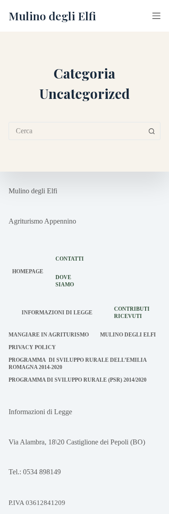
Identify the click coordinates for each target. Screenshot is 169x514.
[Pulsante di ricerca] (151, 131)
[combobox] (76, 131)
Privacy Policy (32, 347)
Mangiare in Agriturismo (49, 335)
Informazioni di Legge (57, 312)
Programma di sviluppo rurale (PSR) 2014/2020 (77, 380)
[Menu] (156, 16)
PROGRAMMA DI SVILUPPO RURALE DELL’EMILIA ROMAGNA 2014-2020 (77, 363)
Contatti (69, 259)
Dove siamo (64, 281)
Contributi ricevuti (132, 312)
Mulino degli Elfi (52, 15)
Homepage (27, 271)
